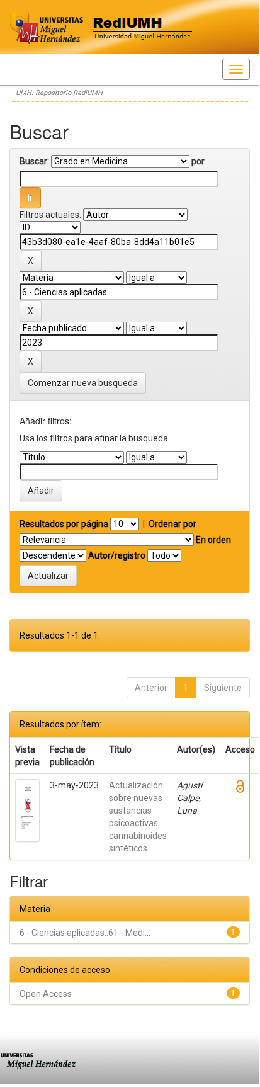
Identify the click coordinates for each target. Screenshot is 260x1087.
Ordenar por (172, 524)
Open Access (46, 994)
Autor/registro (116, 555)
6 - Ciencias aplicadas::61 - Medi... (85, 933)
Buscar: (34, 161)
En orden (213, 540)
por (198, 161)
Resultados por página (64, 524)
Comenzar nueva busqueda (83, 383)
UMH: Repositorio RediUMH (59, 93)
